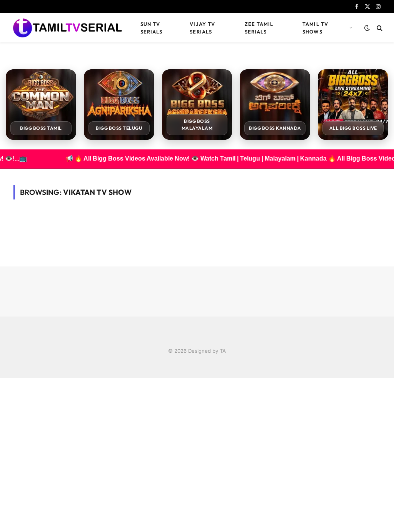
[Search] (378, 28)
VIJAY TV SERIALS (202, 28)
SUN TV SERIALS (151, 28)
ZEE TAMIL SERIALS (259, 28)
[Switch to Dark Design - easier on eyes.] (367, 28)
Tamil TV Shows (315, 28)
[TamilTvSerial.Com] (67, 27)
